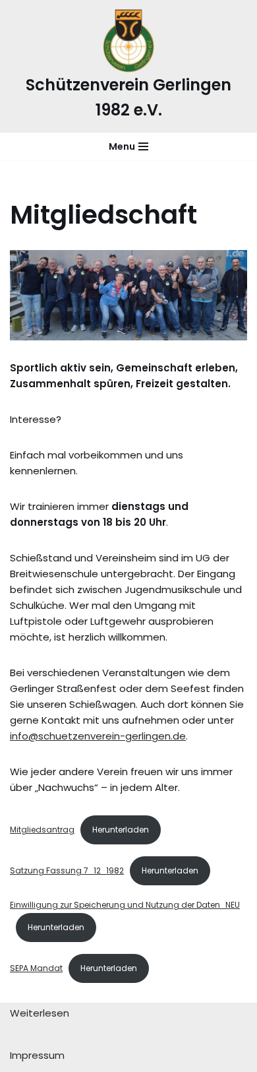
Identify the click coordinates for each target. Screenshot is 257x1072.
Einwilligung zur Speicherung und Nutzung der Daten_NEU (125, 904)
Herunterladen (120, 829)
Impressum (37, 1055)
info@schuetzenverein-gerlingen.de (98, 736)
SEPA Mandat (36, 968)
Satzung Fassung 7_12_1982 (67, 870)
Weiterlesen (39, 1013)
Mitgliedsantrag (42, 829)
